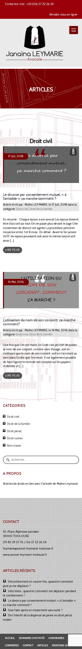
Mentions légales (63, 645)
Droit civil (22, 209)
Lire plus (12, 250)
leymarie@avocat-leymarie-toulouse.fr (28, 548)
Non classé (14, 445)
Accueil (10, 638)
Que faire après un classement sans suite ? (35, 610)
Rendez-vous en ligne (63, 14)
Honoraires (56, 638)
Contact (28, 645)
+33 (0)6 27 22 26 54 (39, 4)
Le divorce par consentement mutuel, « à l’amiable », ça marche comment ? (34, 196)
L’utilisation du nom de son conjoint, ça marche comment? (39, 322)
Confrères (12, 645)
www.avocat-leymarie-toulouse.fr (25, 554)
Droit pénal (14, 431)
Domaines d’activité (32, 638)
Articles (42, 645)
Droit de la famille (41, 209)
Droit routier (15, 438)
